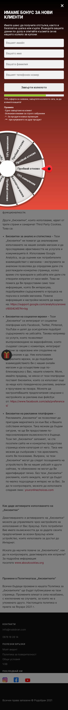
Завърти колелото (34, 87)
